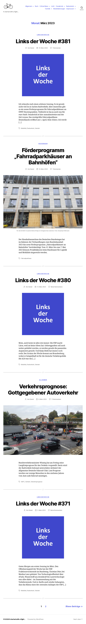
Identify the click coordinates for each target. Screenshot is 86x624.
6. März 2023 (42, 399)
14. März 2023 (43, 169)
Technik (47, 9)
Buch (36, 6)
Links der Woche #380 (43, 280)
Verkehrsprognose (36, 482)
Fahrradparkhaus (26, 258)
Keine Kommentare (56, 287)
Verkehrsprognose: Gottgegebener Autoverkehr (43, 389)
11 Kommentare (56, 399)
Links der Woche (43, 35)
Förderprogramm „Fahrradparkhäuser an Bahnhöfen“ (43, 156)
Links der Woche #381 (43, 41)
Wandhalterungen (59, 9)
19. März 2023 (43, 48)
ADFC (23, 482)
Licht (53, 6)
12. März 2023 (41, 287)
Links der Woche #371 (43, 503)
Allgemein (28, 6)
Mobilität (23, 128)
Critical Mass (44, 6)
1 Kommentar (57, 48)
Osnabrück (59, 6)
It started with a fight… (17, 619)
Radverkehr (70, 6)
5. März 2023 (41, 510)
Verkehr (37, 128)
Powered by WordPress (35, 619)
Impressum (70, 9)
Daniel (32, 48)
